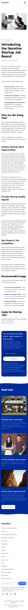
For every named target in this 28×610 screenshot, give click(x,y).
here (4, 373)
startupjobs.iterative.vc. (8, 323)
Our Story (4, 541)
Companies (4, 544)
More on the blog (8, 507)
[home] (5, 2)
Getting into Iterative (7, 537)
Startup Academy (6, 572)
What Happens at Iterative (9, 534)
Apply (3, 556)
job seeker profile (11, 296)
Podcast (3, 566)
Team (2, 547)
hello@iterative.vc (14, 606)
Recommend (4, 553)
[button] (24, 2)
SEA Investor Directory (7, 569)
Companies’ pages (12, 289)
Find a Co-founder (6, 578)
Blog (2, 563)
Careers (3, 550)
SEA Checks (4, 575)
